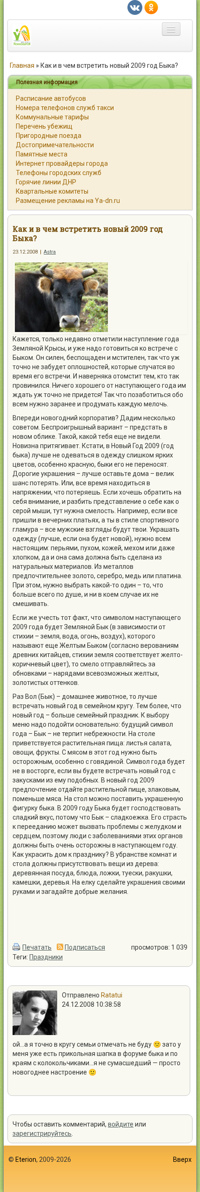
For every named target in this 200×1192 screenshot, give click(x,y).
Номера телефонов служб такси (65, 107)
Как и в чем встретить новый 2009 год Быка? (88, 233)
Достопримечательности (55, 145)
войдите (120, 1124)
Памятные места (41, 154)
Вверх (182, 1159)
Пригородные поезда (48, 135)
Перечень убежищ (44, 126)
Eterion (25, 1159)
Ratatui (111, 995)
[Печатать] (17, 947)
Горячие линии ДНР (46, 182)
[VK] (134, 7)
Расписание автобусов (51, 98)
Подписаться (85, 947)
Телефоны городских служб (58, 172)
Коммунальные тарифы (52, 117)
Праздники (46, 957)
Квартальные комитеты (52, 191)
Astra (50, 252)
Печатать (37, 947)
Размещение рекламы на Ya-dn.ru (68, 200)
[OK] (151, 7)
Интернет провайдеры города (62, 163)
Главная (22, 65)
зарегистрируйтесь (42, 1133)
